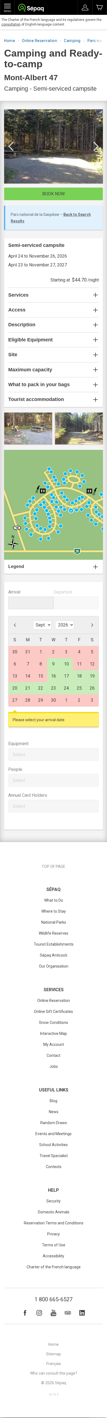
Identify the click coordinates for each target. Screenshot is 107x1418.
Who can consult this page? (53, 1373)
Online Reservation (39, 40)
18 (79, 676)
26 (92, 688)
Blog (53, 1101)
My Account (53, 1044)
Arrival (14, 592)
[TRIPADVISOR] (67, 1312)
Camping (72, 40)
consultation (11, 24)
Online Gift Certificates (53, 1011)
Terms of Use (53, 1245)
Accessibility (53, 1256)
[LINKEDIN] (82, 1312)
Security (53, 1201)
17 (66, 676)
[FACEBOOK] (25, 1312)
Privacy (53, 1234)
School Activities (53, 1145)
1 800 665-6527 (53, 1299)
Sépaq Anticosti (53, 955)
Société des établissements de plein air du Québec (31, 8)
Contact (53, 1055)
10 (66, 664)
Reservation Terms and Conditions (53, 1223)
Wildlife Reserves (53, 933)
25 (79, 688)
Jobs (53, 1066)
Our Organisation (53, 966)
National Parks (53, 922)
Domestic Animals (53, 1212)
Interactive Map (53, 1033)
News (53, 1112)
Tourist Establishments (54, 944)
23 (53, 688)
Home (9, 40)
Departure (63, 592)
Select (19, 754)
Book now (53, 193)
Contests (53, 1167)
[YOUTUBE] (53, 1312)
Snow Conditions (53, 1022)
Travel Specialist (54, 1156)
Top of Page (53, 866)
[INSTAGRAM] (39, 1312)
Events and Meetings (53, 1134)
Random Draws (53, 1123)
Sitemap (53, 1354)
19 (92, 676)
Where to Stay (53, 911)
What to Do (53, 900)
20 (14, 688)
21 (27, 688)
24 (66, 688)
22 (40, 688)
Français (53, 1363)
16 (53, 676)
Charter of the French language (54, 1267)
